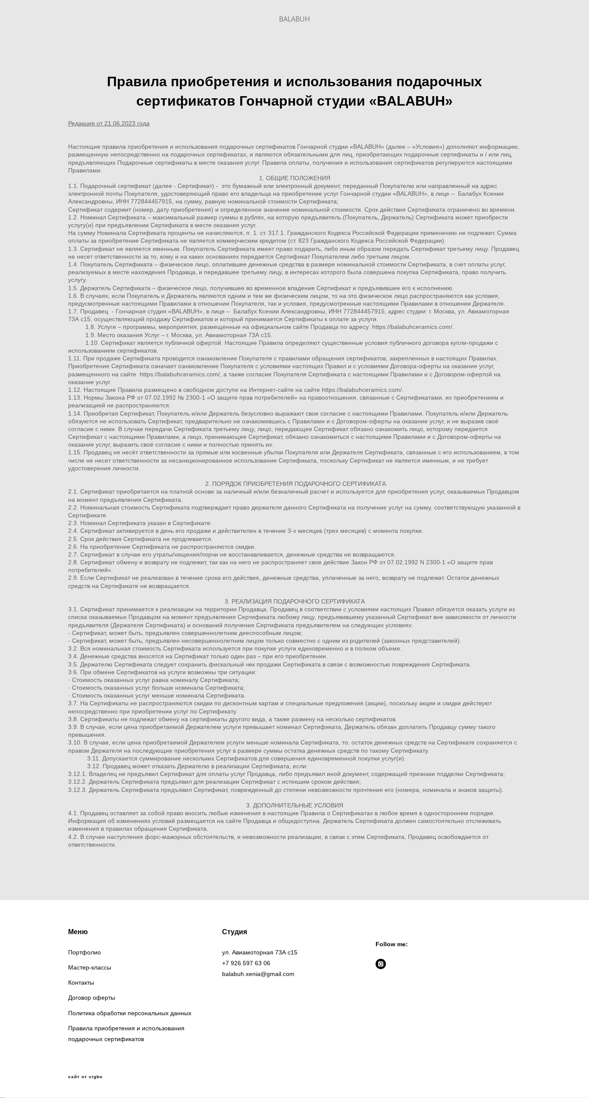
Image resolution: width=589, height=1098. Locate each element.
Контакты (81, 982)
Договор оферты (91, 997)
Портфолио (84, 952)
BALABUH (294, 19)
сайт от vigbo (85, 1077)
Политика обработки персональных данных (129, 1013)
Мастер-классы (89, 967)
